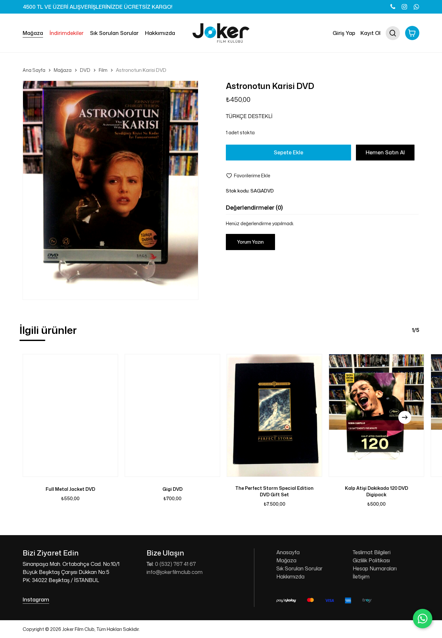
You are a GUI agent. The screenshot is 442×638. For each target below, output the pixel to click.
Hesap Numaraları (375, 568)
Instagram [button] (36, 599)
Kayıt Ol (370, 33)
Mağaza (63, 70)
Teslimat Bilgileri (372, 552)
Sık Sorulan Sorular (299, 568)
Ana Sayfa (34, 70)
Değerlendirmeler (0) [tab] (254, 207)
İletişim (361, 576)
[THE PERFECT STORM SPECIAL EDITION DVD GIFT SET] (274, 415)
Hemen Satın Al (385, 152)
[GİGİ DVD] (172, 415)
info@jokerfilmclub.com (175, 572)
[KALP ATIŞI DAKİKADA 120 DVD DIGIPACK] (376, 415)
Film (103, 70)
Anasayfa (288, 552)
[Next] (404, 417)
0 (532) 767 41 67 (175, 563)
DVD (85, 70)
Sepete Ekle (288, 152)
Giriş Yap (344, 33)
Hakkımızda (290, 576)
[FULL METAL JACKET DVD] (70, 415)
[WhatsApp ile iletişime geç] (422, 618)
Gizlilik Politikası (371, 560)
